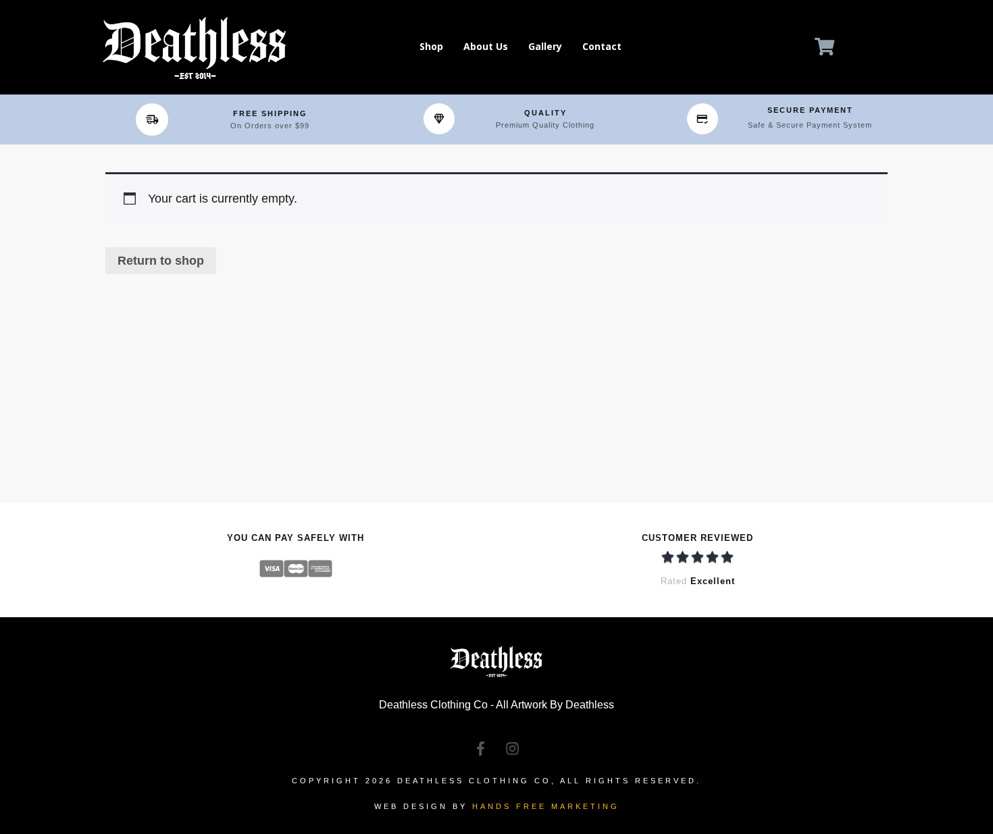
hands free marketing (545, 806)
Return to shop (161, 260)
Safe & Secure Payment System (810, 125)
